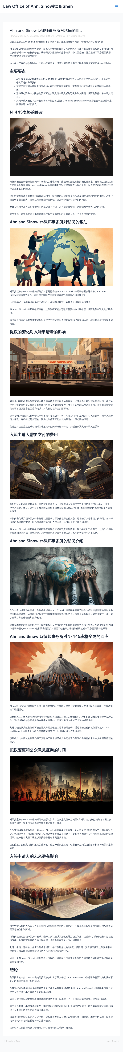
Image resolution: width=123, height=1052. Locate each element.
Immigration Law (19, 36)
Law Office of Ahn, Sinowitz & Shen (38, 6)
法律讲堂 (60, 36)
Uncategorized (37, 36)
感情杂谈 (50, 36)
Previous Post (12, 1041)
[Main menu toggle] (116, 6)
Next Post (113, 1041)
